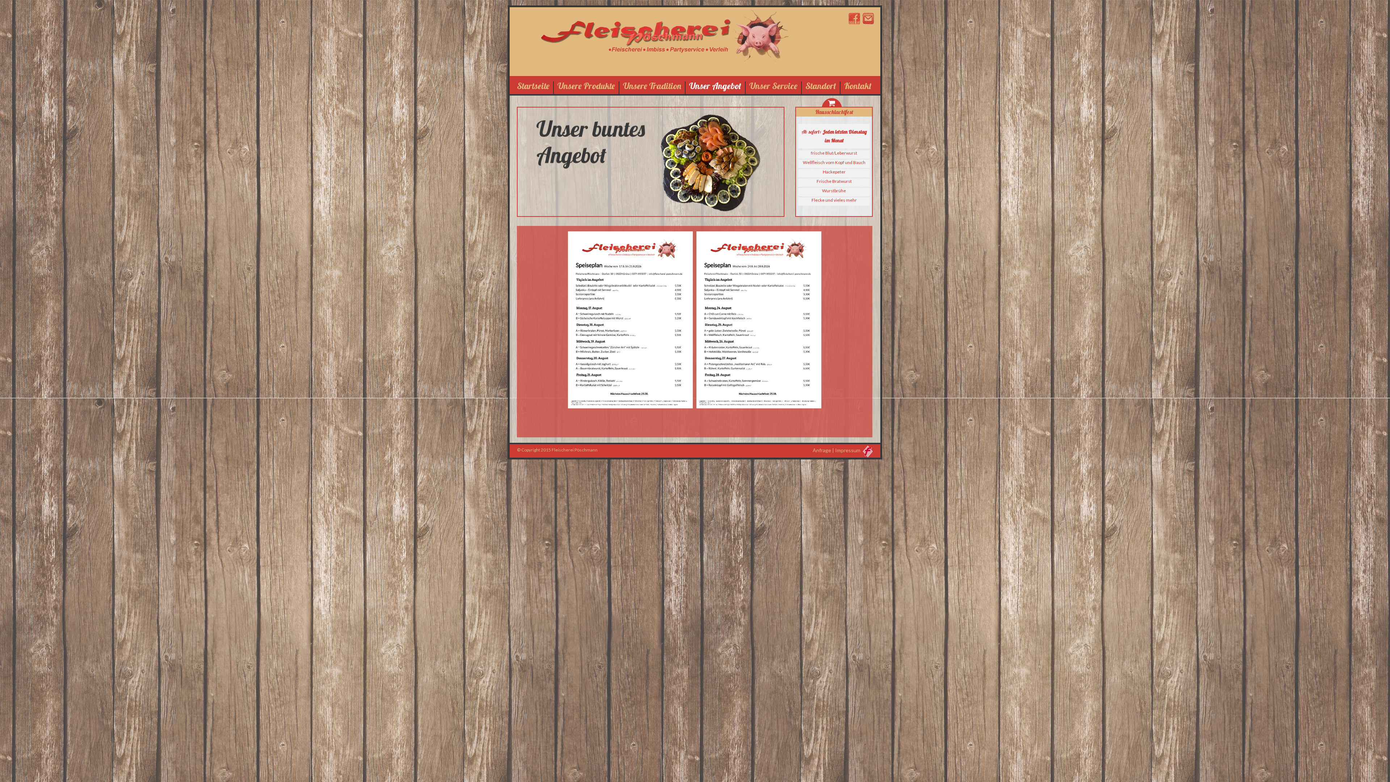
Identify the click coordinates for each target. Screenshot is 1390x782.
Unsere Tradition (652, 85)
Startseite (533, 85)
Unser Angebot (715, 85)
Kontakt (858, 85)
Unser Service (773, 85)
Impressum (847, 450)
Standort (820, 85)
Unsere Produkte (586, 85)
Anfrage (822, 450)
